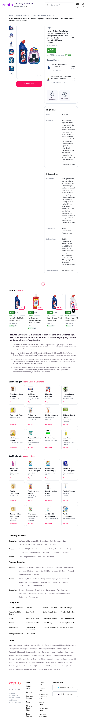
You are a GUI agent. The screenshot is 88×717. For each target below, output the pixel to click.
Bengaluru (55, 645)
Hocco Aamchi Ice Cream (60, 552)
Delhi (67, 649)
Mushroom (28, 574)
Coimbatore (40, 649)
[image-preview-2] (11, 44)
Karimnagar (56, 656)
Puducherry (13, 666)
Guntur (37, 652)
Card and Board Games (27, 545)
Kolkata (11, 659)
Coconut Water (35, 552)
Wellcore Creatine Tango (38, 549)
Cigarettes (29, 590)
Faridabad (12, 652)
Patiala (60, 662)
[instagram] (10, 689)
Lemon (37, 571)
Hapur (53, 652)
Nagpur (18, 662)
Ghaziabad (21, 652)
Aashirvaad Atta (38, 579)
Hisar (66, 652)
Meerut (56, 659)
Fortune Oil (56, 582)
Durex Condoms (24, 586)
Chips (37, 590)
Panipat (53, 662)
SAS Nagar (50, 666)
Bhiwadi (63, 645)
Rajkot (26, 666)
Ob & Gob (22, 557)
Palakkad (37, 662)
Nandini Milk (23, 582)
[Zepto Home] (7, 5)
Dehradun (60, 649)
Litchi (68, 549)
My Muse (28, 579)
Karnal (64, 656)
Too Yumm (49, 579)
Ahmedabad (18, 645)
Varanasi (33, 669)
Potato (30, 571)
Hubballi (11, 656)
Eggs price (22, 594)
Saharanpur (40, 666)
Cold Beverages (55, 541)
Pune (20, 666)
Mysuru (11, 662)
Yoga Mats (52, 545)
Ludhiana (42, 659)
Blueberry (62, 571)
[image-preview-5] (11, 68)
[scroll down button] (11, 73)
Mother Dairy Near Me (42, 582)
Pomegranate (40, 568)
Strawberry (30, 568)
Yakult (21, 579)
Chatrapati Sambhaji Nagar (18, 649)
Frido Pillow (31, 557)
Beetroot (50, 568)
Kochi (70, 656)
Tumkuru (70, 666)
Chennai (32, 649)
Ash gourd (58, 568)
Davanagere (50, 649)
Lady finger (23, 571)
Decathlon (50, 557)
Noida (31, 662)
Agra (10, 645)
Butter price (23, 597)
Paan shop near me (63, 590)
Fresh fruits (42, 594)
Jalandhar (40, 656)
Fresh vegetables (54, 594)
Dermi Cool (41, 557)
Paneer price (33, 597)
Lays (56, 579)
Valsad (26, 669)
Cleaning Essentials (22, 15)
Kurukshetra (24, 659)
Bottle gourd (68, 568)
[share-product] (73, 37)
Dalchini (44, 571)
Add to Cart (29, 84)
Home (11, 15)
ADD (21, 308)
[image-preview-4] (11, 60)
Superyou (65, 582)
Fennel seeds (53, 571)
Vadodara (19, 669)
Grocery (22, 590)
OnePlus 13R (23, 549)
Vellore (40, 669)
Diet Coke (45, 552)
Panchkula (46, 662)
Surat (64, 666)
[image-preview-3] (11, 52)
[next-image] (39, 75)
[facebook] (16, 689)
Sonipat (57, 666)
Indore (27, 656)
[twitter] (13, 689)
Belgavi (47, 645)
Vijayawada (48, 669)
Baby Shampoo (42, 545)
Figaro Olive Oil (64, 579)
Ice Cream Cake (43, 541)
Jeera (21, 574)
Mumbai (72, 659)
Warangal (57, 669)
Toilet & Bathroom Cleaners (42, 15)
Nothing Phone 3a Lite (56, 549)
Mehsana (64, 659)
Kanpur (48, 656)
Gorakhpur (30, 652)
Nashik (24, 662)
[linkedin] (20, 689)
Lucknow (34, 659)
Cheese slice (32, 594)
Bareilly (40, 645)
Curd (42, 590)
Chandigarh (71, 645)
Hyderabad (20, 656)
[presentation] (14, 15)
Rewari (32, 666)
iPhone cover (23, 552)
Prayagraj (67, 662)
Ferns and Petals (38, 586)
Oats (64, 541)
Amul (31, 582)
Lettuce (36, 574)
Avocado (22, 568)
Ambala (26, 645)
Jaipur (34, 656)
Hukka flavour (50, 590)
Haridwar (60, 652)
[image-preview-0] (11, 27)
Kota (17, 659)
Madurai (49, 659)
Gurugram (45, 652)
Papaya (70, 571)
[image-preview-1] (11, 35)
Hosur (72, 652)
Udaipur (11, 669)
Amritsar (34, 645)
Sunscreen (32, 541)
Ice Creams (23, 541)
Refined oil (65, 594)
